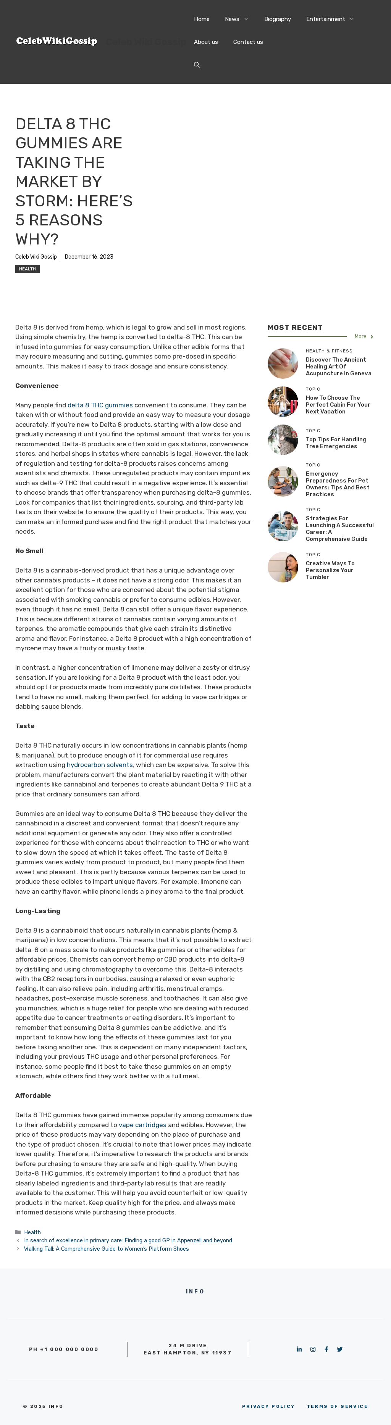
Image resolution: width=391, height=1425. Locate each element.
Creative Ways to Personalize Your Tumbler (330, 570)
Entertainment (325, 19)
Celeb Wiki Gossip (146, 41)
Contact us (248, 42)
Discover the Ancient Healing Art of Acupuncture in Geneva (339, 366)
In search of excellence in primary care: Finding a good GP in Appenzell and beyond (128, 1240)
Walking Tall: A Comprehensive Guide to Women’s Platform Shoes (106, 1248)
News (232, 19)
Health (27, 269)
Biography (277, 19)
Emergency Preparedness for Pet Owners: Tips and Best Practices (338, 484)
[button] (196, 64)
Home (202, 19)
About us (206, 42)
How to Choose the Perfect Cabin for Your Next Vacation (338, 404)
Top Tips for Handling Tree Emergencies (336, 443)
